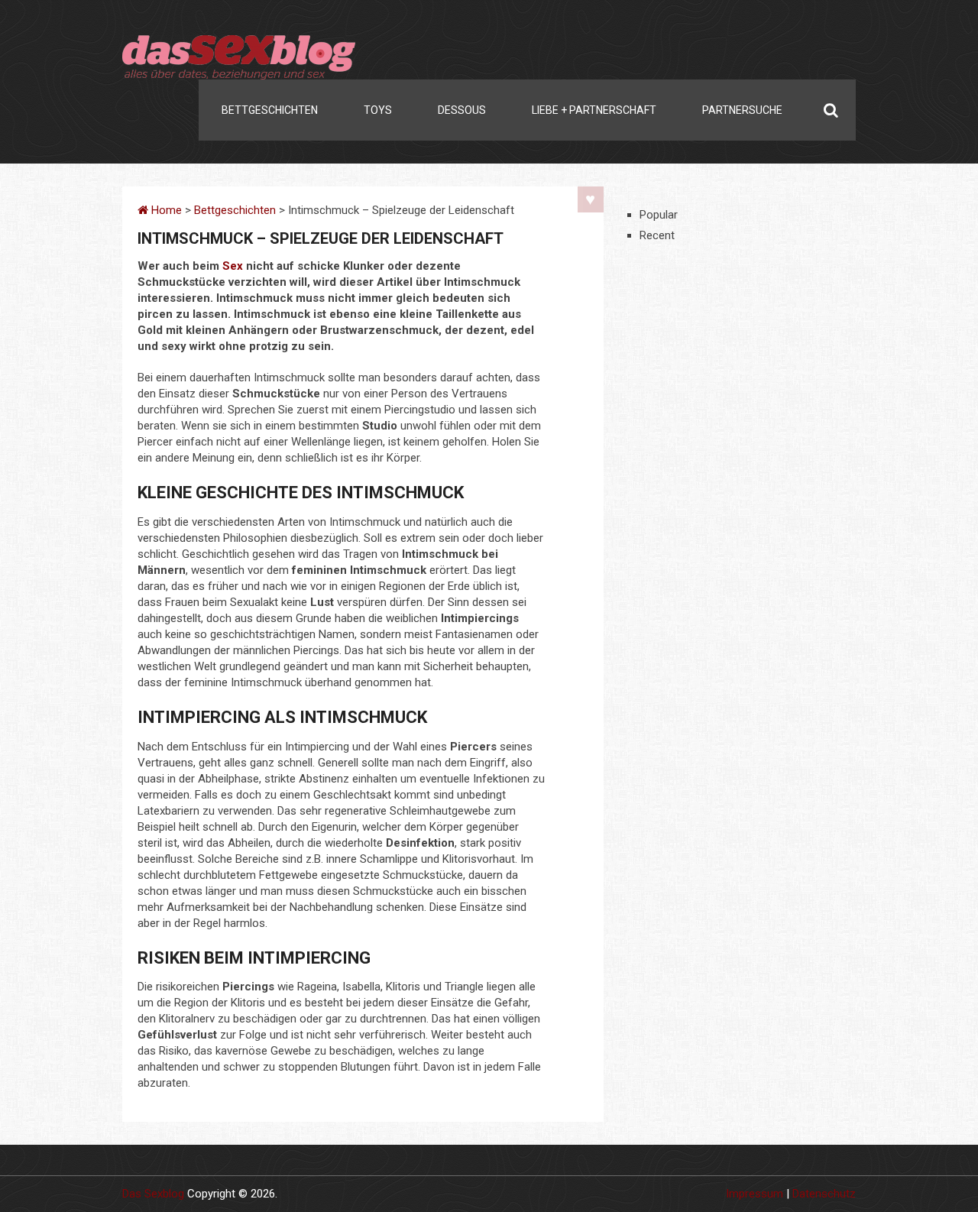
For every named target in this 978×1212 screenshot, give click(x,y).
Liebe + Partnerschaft (594, 110)
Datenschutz (824, 1194)
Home (165, 210)
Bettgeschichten (270, 110)
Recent (657, 235)
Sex (232, 266)
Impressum (754, 1194)
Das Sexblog (153, 1194)
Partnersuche (742, 110)
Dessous (462, 110)
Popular (659, 215)
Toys (378, 110)
